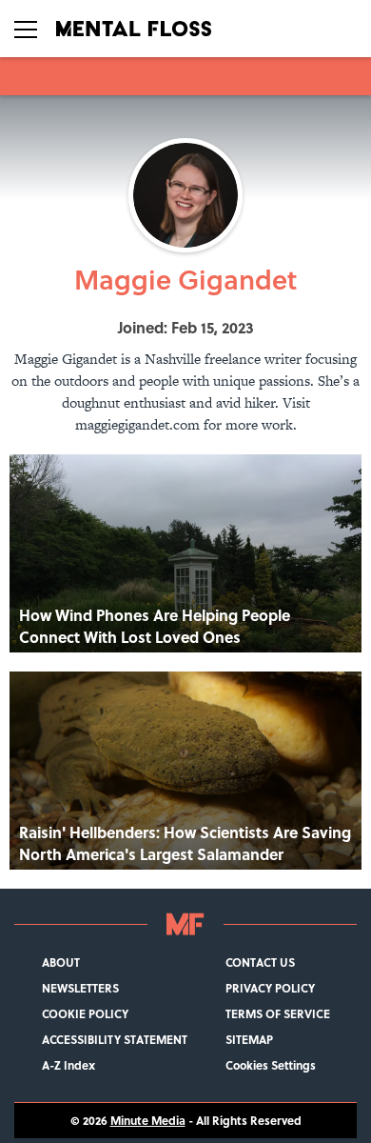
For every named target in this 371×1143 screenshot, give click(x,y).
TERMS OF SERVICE (277, 1014)
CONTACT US (260, 962)
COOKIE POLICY (85, 1014)
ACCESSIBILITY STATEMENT (114, 1040)
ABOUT (61, 962)
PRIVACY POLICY (270, 988)
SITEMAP (249, 1040)
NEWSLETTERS (80, 988)
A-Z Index (68, 1065)
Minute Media (148, 1121)
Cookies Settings (270, 1065)
